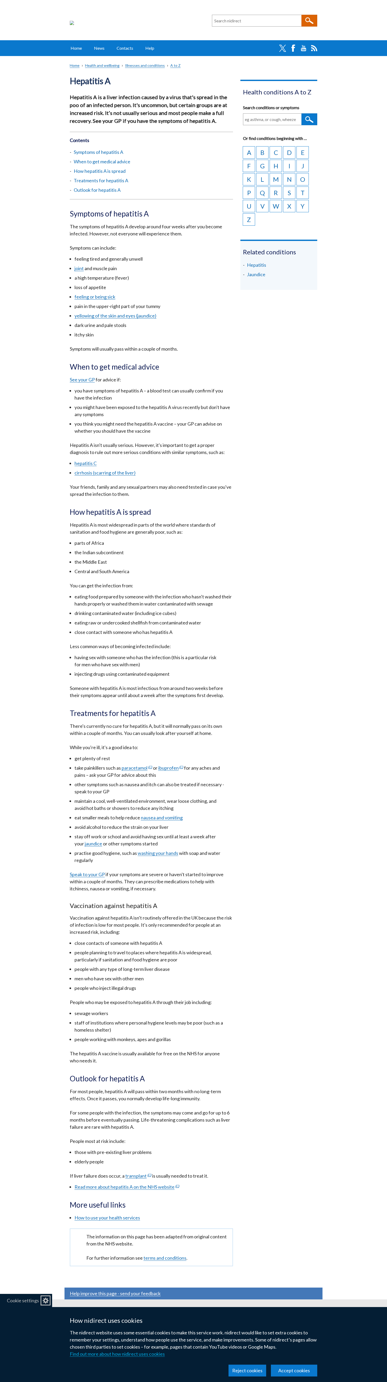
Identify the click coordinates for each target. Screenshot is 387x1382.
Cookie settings (23, 1300)
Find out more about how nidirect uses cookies (117, 1354)
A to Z (175, 65)
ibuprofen (170, 768)
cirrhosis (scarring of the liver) (105, 473)
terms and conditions (164, 1258)
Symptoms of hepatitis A (98, 152)
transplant (138, 1176)
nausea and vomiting (162, 817)
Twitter (282, 48)
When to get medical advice (102, 161)
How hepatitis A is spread (100, 171)
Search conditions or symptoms (271, 107)
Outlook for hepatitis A (97, 190)
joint (79, 268)
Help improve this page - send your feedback (115, 1293)
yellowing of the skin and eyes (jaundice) (115, 316)
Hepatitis (256, 265)
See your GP (82, 379)
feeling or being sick (95, 297)
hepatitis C (86, 463)
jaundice (93, 843)
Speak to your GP (87, 874)
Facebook (293, 48)
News (99, 48)
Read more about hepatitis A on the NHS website (127, 1187)
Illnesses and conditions (145, 65)
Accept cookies (294, 1370)
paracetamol (137, 768)
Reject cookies (247, 1370)
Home (76, 48)
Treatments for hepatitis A (101, 180)
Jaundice (256, 274)
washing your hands (158, 853)
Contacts (125, 48)
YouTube (303, 48)
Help (149, 48)
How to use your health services (107, 1217)
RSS (314, 48)
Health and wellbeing (102, 65)
